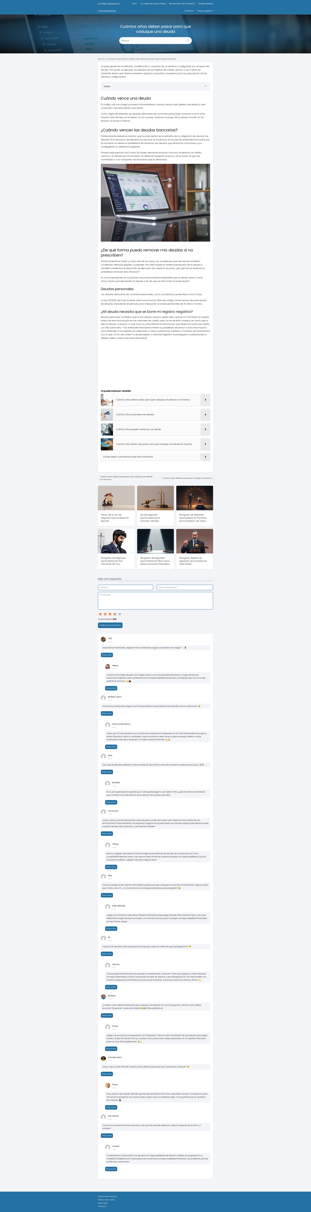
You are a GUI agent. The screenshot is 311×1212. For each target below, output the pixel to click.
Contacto (189, 10)
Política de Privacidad (107, 1196)
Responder (107, 655)
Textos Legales (204, 10)
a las (110, 641)
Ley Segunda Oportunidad (153, 3)
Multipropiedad (206, 3)
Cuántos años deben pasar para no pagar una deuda (186, 478)
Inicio (134, 3)
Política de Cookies (106, 1200)
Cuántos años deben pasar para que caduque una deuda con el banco (126, 478)
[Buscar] (187, 39)
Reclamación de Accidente (182, 3)
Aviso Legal (103, 1203)
